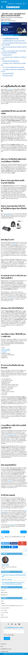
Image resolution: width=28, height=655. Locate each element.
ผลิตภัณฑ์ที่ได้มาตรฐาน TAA (6, 649)
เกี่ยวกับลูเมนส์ (3, 643)
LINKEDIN (6, 547)
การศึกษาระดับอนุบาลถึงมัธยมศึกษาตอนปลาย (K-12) (12, 605)
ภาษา (25, 3)
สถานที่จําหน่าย (18, 3)
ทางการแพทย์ (4, 610)
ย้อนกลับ (25, 531)
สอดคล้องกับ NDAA (4, 651)
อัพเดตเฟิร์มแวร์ (4, 594)
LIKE (6, 531)
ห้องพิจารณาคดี (4, 617)
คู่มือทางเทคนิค (10, 536)
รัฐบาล (2, 614)
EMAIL (14, 547)
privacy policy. (11, 634)
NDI (16, 536)
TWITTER (6, 543)
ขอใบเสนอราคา (11, 3)
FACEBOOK (14, 543)
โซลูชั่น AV (3, 590)
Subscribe (7, 638)
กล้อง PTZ (21, 536)
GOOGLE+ (22, 544)
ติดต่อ (2, 646)
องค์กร (2, 601)
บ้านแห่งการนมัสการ (5, 607)
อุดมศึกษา (3, 603)
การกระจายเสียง (4, 612)
